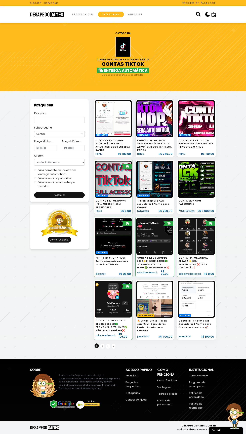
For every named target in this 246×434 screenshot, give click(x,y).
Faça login (208, 3)
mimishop (143, 211)
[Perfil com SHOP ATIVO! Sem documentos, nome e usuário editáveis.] (113, 236)
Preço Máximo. (71, 141)
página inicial (83, 14)
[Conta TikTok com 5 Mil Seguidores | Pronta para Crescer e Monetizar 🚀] (196, 299)
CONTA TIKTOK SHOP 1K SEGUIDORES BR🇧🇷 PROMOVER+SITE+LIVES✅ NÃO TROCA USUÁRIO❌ (111, 325)
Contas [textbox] (40, 134)
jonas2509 (143, 336)
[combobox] (59, 134)
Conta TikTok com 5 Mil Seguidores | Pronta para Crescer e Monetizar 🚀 (195, 324)
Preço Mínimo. (43, 141)
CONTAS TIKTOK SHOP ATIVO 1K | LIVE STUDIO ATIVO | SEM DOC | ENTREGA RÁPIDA (113, 145)
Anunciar (135, 14)
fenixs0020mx (187, 211)
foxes (99, 211)
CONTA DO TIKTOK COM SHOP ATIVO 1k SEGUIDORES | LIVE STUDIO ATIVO (196, 143)
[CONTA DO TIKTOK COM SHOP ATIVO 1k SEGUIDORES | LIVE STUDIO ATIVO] (196, 119)
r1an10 (99, 153)
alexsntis (101, 273)
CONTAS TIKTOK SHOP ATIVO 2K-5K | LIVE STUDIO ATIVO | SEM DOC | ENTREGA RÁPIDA (154, 145)
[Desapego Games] (49, 14)
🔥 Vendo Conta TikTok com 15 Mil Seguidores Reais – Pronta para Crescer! (152, 325)
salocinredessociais (148, 272)
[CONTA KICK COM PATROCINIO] (196, 179)
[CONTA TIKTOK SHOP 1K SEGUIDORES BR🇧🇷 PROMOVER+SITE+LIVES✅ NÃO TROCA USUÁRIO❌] (113, 299)
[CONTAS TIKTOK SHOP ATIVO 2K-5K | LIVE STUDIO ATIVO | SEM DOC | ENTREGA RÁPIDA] (155, 119)
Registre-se (190, 3)
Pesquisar (40, 113)
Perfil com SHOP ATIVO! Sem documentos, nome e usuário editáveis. (112, 261)
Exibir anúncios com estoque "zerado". (56, 184)
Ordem (39, 156)
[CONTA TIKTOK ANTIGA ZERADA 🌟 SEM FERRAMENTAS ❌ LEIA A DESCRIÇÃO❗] (196, 236)
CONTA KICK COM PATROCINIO (190, 202)
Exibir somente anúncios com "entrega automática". (56, 172)
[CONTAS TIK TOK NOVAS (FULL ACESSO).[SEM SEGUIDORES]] (113, 179)
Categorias (110, 14)
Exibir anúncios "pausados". (54, 178)
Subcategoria (43, 128)
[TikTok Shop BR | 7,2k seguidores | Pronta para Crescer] (155, 179)
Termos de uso (198, 375)
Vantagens (164, 387)
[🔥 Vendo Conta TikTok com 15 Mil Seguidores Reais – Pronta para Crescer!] (155, 299)
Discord (36, 3)
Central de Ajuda (136, 399)
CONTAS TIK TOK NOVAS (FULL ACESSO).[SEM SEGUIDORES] (111, 204)
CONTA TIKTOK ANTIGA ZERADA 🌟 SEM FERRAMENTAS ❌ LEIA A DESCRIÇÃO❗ (193, 262)
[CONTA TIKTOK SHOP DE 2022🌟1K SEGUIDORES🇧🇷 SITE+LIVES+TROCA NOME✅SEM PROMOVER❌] (155, 236)
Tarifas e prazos (167, 394)
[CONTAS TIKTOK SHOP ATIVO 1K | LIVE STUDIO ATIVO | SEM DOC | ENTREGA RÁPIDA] (113, 119)
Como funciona (167, 380)
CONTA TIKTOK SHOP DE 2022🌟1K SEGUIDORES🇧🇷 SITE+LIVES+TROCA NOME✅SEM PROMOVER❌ (153, 262)
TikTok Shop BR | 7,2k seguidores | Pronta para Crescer (153, 204)
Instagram (51, 3)
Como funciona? (59, 239)
